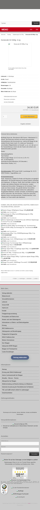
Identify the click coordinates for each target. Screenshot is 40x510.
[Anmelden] (35, 7)
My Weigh (13, 91)
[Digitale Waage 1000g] (8, 210)
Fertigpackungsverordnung (9, 313)
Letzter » (36, 278)
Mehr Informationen (18, 483)
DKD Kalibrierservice (8, 328)
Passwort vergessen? (6, 454)
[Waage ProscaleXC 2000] (9, 262)
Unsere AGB (5, 305)
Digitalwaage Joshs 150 (22, 239)
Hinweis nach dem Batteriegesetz (11, 319)
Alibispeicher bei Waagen (9, 381)
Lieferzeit (4, 302)
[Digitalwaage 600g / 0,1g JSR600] (11, 233)
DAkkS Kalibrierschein (8, 337)
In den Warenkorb (29, 116)
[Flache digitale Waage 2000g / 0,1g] (11, 256)
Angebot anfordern (25, 124)
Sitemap (4, 369)
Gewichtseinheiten (7, 393)
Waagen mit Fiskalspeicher (9, 349)
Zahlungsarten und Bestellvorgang (11, 331)
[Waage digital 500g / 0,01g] (9, 248)
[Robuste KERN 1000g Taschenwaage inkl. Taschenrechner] (18, 225)
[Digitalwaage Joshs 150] (8, 239)
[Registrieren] (37, 7)
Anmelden (34, 454)
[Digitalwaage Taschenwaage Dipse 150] (12, 243)
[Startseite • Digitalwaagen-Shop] (20, 15)
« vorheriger (22, 278)
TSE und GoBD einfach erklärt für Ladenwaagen (15, 390)
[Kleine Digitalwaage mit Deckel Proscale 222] (14, 220)
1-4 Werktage (10, 76)
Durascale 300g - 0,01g (22, 252)
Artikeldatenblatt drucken (10, 96)
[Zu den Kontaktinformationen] (20, 487)
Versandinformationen (8, 299)
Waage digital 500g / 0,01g (24, 248)
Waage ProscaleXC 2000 (24, 262)
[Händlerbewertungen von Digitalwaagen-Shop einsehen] (20, 479)
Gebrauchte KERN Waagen (9, 346)
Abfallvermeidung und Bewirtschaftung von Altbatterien (17, 384)
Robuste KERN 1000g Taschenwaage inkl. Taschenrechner (17, 227)
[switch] (4, 492)
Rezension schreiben (9, 99)
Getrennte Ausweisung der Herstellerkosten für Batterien (17, 387)
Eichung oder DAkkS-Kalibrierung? (11, 372)
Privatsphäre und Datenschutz (10, 316)
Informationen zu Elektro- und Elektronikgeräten (15, 322)
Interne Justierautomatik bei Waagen (12, 375)
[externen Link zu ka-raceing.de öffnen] (20, 497)
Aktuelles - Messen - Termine (10, 378)
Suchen (36, 23)
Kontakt (4, 310)
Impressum (5, 308)
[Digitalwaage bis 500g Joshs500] (11, 214)
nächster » (29, 278)
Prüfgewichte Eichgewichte (9, 334)
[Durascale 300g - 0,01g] (8, 252)
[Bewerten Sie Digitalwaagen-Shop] (20, 480)
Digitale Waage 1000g (21, 210)
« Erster (15, 278)
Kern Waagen (6, 343)
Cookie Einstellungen (8, 352)
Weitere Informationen (8, 340)
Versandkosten (34, 109)
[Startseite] (32, 7)
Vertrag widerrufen (7, 293)
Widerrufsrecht (6, 296)
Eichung (4, 325)
